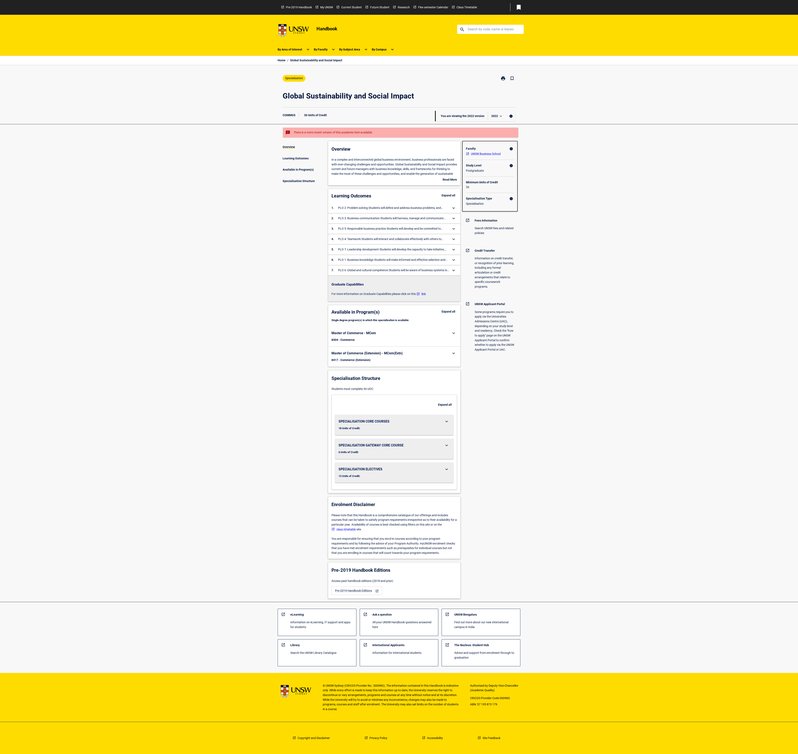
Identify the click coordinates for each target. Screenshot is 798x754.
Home (282, 60)
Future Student (379, 7)
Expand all (448, 195)
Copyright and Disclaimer (314, 738)
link (423, 294)
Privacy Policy (378, 738)
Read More (450, 180)
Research (404, 7)
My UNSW (326, 7)
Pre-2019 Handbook (299, 7)
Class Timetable (467, 7)
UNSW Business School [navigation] (486, 153)
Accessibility (435, 738)
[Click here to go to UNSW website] (293, 31)
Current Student (351, 7)
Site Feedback (491, 738)
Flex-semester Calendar (433, 7)
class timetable (346, 529)
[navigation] (356, 590)
